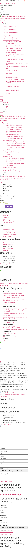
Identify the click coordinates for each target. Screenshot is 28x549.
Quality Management (9, 140)
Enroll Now (9, 206)
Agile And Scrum (7, 156)
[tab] (10, 26)
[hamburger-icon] (1, 22)
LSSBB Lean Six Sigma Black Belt (15, 145)
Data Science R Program (10, 167)
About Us (5, 102)
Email (1, 453)
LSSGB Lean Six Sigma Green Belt (15, 144)
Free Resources (10, 108)
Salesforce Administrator (10, 169)
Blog (7, 106)
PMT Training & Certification (14, 129)
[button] (2, 200)
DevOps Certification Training (11, 171)
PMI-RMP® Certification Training (15, 134)
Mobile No (3, 458)
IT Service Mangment (9, 151)
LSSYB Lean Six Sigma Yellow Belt (15, 142)
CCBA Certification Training (14, 138)
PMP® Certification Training (14, 125)
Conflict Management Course (14, 136)
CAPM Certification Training (14, 127)
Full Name (3, 448)
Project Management (9, 124)
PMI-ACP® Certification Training (15, 158)
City (1, 463)
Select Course (4, 468)
